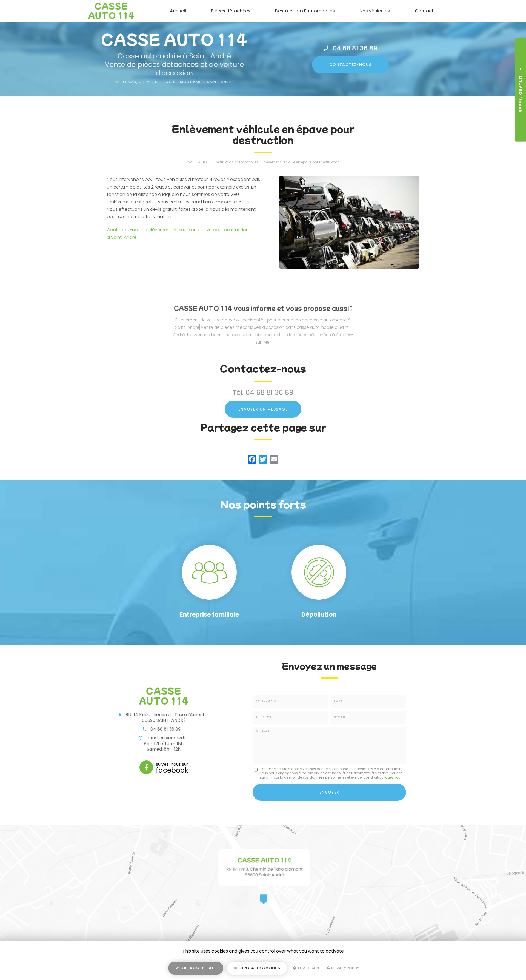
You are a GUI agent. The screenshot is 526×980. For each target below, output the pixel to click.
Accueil (178, 11)
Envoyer (329, 792)
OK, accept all (197, 968)
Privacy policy (344, 968)
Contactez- (350, 64)
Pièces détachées (230, 11)
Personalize (308, 968)
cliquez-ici (390, 777)
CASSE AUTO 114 (199, 162)
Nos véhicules (374, 11)
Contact (424, 11)
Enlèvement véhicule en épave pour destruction (301, 162)
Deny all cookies (259, 968)
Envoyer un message (263, 409)
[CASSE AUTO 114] (107, 11)
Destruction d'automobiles (305, 11)
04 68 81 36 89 (355, 48)
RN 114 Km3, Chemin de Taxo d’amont (174, 81)
